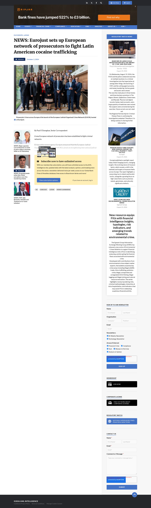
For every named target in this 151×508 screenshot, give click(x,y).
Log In (128, 3)
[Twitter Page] (91, 3)
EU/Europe (18, 35)
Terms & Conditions (38, 504)
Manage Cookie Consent (54, 504)
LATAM (26, 35)
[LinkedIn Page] (87, 3)
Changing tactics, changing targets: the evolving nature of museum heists (122, 165)
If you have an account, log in (83, 180)
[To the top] (134, 494)
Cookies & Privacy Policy (22, 504)
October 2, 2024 (33, 59)
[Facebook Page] (96, 3)
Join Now (116, 3)
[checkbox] (122, 338)
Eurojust (43, 189)
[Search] (101, 3)
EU (36, 189)
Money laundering (63, 189)
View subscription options (48, 180)
